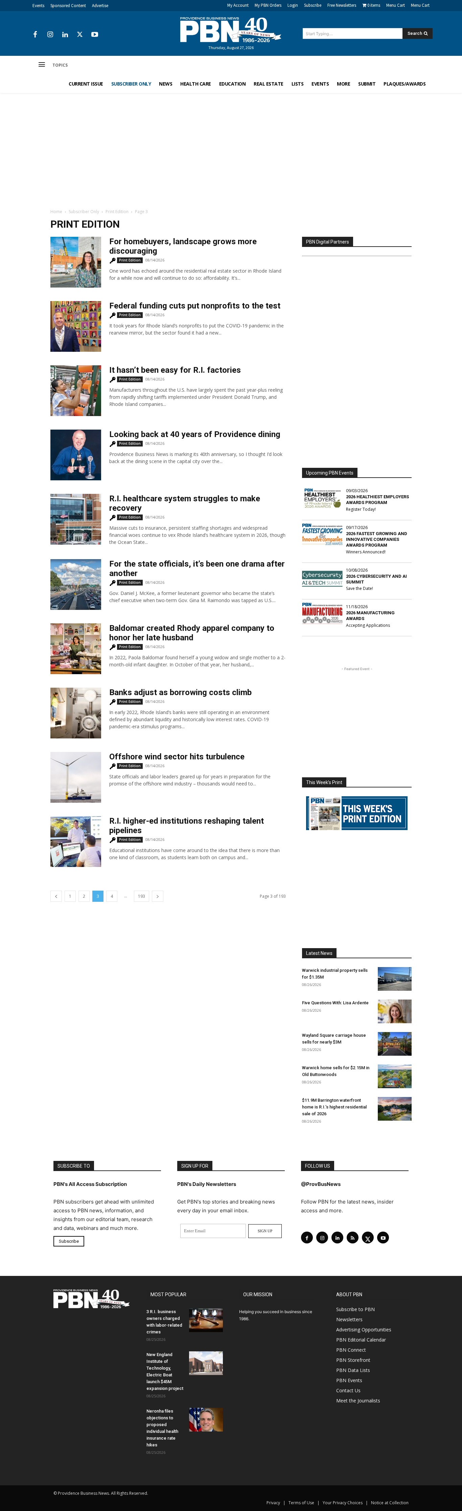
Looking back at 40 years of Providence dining (194, 434)
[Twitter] (80, 35)
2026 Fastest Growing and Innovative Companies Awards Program (376, 539)
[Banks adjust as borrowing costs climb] (75, 713)
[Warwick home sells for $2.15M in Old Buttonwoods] (395, 1076)
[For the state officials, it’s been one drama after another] (75, 584)
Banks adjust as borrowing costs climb (180, 692)
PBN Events (349, 1380)
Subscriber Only (84, 211)
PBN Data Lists (353, 1370)
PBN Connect (351, 1350)
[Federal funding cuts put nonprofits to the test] (75, 326)
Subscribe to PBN (355, 1309)
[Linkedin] (65, 35)
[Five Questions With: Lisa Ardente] (395, 1011)
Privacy (273, 1503)
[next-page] (157, 896)
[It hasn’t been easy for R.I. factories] (75, 390)
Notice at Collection (390, 1503)
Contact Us (348, 1390)
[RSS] (353, 1237)
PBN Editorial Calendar (361, 1339)
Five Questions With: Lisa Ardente (335, 1002)
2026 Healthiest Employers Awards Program (377, 499)
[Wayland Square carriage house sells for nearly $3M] (395, 1044)
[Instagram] (50, 35)
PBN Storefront (353, 1360)
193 (141, 896)
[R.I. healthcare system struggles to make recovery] (75, 519)
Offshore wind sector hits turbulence (177, 756)
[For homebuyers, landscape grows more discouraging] (75, 262)
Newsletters (349, 1319)
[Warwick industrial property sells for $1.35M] (395, 979)
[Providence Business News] (231, 29)
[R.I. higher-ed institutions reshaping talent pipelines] (75, 841)
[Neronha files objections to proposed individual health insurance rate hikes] (206, 1420)
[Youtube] (94, 35)
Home (56, 211)
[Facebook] (35, 35)
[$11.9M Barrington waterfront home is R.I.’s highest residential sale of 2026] (395, 1109)
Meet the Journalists (358, 1400)
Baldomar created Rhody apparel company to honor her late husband (191, 632)
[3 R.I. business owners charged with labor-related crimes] (206, 1320)
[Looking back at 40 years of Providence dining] (75, 455)
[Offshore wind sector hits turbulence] (75, 777)
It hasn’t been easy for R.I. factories (175, 370)
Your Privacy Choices (343, 1503)
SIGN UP (265, 1231)
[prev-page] (56, 896)
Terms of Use (301, 1503)
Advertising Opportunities (363, 1329)
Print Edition (117, 211)
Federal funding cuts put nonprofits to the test (194, 306)
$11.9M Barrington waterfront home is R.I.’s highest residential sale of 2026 (334, 1107)
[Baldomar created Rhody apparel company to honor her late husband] (75, 648)
